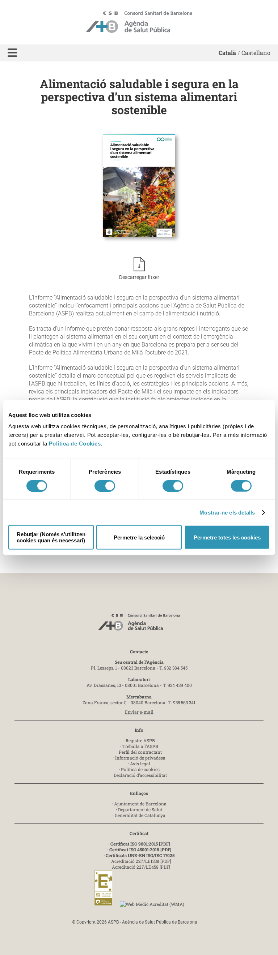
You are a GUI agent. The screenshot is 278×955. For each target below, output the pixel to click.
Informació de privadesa (140, 758)
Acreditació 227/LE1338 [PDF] (141, 861)
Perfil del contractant (140, 752)
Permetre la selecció (139, 537)
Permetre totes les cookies (227, 537)
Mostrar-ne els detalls (227, 512)
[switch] (104, 485)
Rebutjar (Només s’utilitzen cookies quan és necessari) (51, 537)
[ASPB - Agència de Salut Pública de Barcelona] (139, 624)
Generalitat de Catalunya (140, 815)
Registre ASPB (140, 740)
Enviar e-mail (139, 712)
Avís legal (140, 763)
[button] (12, 53)
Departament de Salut (140, 809)
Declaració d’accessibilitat (140, 775)
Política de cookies (140, 769)
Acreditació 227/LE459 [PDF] (141, 867)
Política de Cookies (75, 443)
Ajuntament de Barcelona (140, 803)
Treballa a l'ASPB (140, 746)
